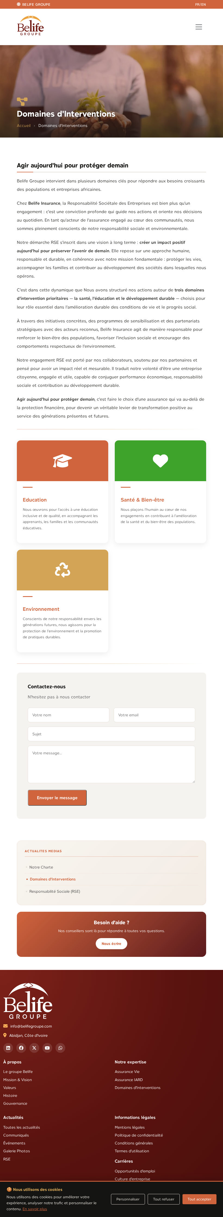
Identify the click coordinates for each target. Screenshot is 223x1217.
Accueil (23, 125)
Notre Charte (41, 867)
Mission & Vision (17, 1079)
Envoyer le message (57, 797)
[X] (34, 1048)
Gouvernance (15, 1103)
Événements (14, 1143)
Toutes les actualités (21, 1127)
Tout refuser (163, 1199)
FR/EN (200, 4)
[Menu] (198, 27)
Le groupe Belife (18, 1071)
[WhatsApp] (60, 1048)
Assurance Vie (127, 1071)
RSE (6, 1159)
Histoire (10, 1095)
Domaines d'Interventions (53, 879)
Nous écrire (111, 943)
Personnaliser (128, 1199)
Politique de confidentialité (139, 1135)
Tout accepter (199, 1199)
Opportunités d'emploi (135, 1171)
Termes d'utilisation (132, 1151)
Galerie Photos (16, 1151)
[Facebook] (21, 1048)
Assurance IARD (129, 1079)
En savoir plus (35, 1209)
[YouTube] (47, 1048)
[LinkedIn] (8, 1048)
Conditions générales (134, 1143)
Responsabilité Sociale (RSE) (54, 891)
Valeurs (9, 1087)
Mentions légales (130, 1127)
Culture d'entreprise (132, 1178)
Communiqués (16, 1135)
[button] (33, 4)
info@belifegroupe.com (31, 1026)
